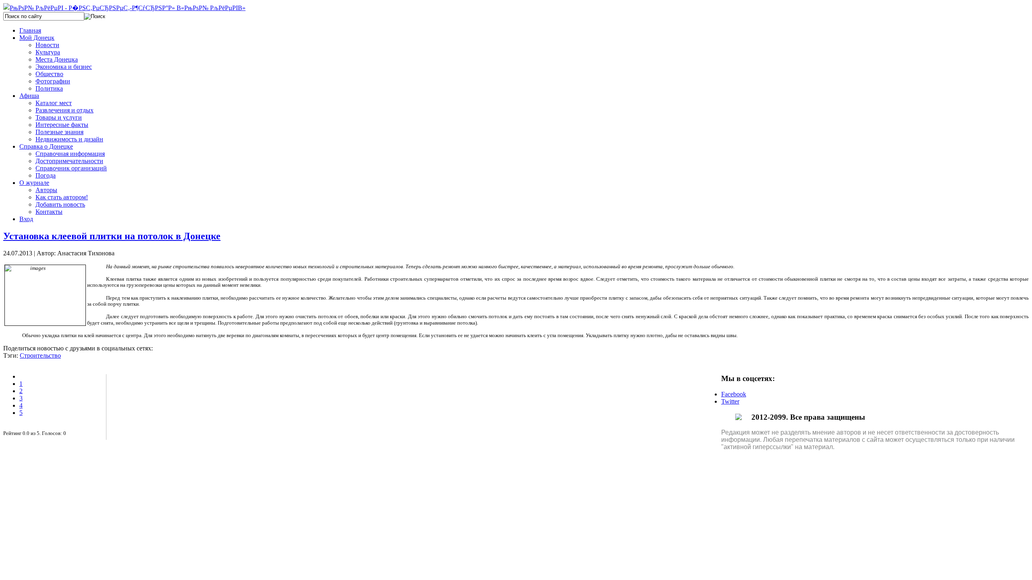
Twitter (730, 401)
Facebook (733, 394)
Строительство (40, 355)
